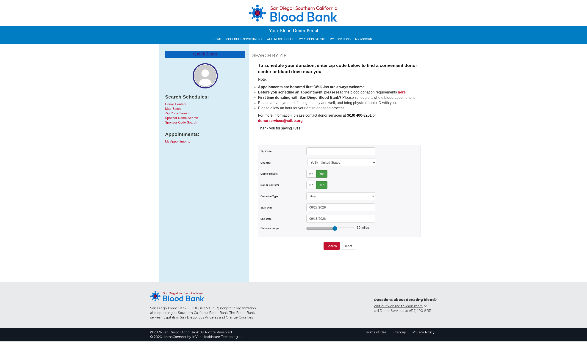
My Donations (340, 39)
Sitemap (399, 332)
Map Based (173, 108)
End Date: (266, 218)
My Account (364, 39)
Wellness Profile (280, 39)
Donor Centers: (269, 185)
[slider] (334, 228)
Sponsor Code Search (181, 122)
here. (402, 92)
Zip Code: (266, 151)
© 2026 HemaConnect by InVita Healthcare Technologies (196, 337)
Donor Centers (175, 104)
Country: (265, 162)
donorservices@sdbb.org (280, 121)
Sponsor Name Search (181, 118)
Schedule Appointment (244, 39)
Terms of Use (375, 332)
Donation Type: (269, 196)
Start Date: (266, 207)
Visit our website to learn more (398, 306)
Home (217, 39)
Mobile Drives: (269, 173)
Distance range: (270, 228)
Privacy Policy (423, 332)
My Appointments (312, 39)
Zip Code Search (177, 113)
